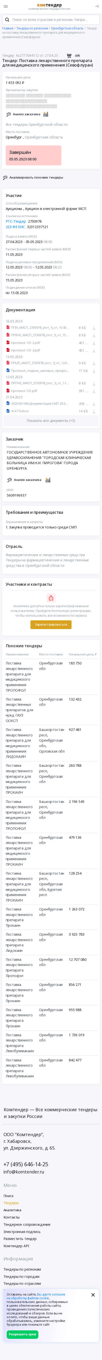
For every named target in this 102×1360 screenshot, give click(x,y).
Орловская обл (52, 751)
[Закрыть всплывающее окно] (93, 1295)
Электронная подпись (22, 1231)
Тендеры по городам (21, 1276)
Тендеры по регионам (22, 1269)
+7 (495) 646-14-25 (25, 1164)
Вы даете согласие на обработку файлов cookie (36, 1296)
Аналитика (12, 1210)
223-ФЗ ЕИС (15, 226)
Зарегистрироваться (51, 624)
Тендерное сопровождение (27, 1224)
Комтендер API (16, 1245)
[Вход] (97, 6)
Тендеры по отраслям (22, 1283)
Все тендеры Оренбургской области (37, 124)
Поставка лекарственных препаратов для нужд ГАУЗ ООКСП (19, 710)
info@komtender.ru (24, 1172)
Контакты (11, 1217)
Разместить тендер (20, 1238)
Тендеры (11, 1202)
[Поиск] (7, 19)
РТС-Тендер (16, 221)
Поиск (8, 1195)
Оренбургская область (44, 137)
